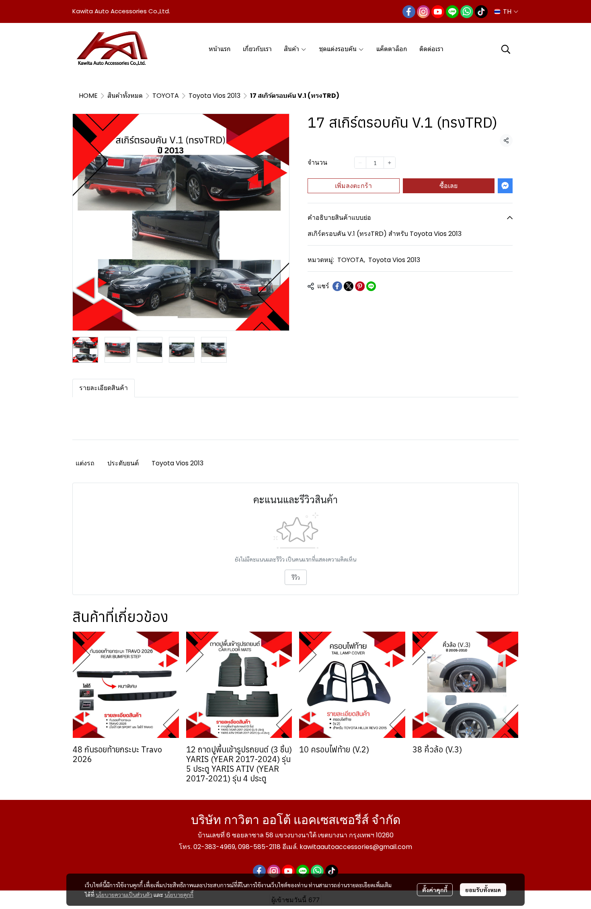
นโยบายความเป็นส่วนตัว (124, 894)
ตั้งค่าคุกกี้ (434, 889)
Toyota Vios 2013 (214, 95)
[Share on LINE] (371, 286)
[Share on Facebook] (337, 286)
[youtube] (437, 11)
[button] (506, 11)
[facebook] (408, 11)
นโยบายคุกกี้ (178, 894)
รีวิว (295, 577)
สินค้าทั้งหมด (125, 95)
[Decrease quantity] (360, 162)
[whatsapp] (466, 11)
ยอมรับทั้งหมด (483, 889)
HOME (88, 95)
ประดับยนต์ (123, 463)
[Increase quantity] (389, 162)
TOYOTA (165, 95)
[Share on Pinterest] (360, 286)
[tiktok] (481, 11)
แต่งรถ (85, 463)
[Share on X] (348, 286)
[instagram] (423, 11)
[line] (452, 11)
